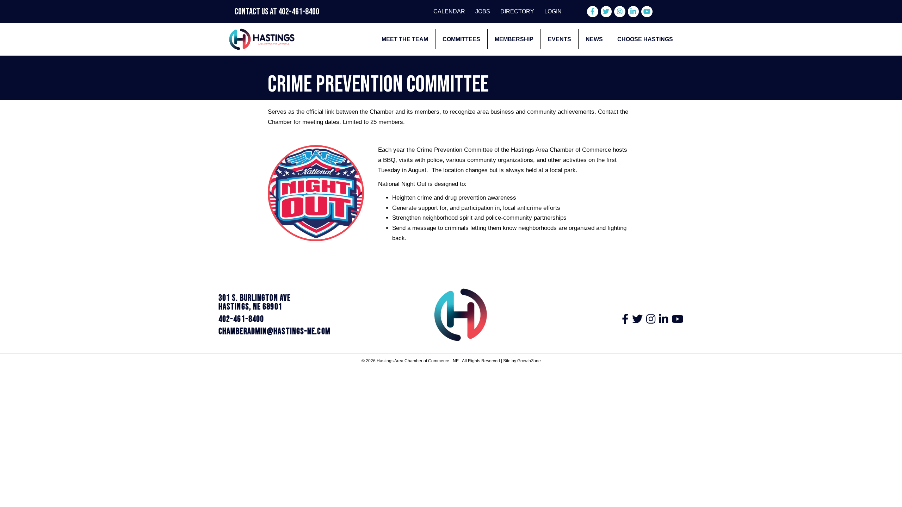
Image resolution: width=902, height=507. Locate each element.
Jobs (482, 11)
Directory (517, 11)
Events (559, 39)
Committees (461, 39)
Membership (514, 39)
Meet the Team (405, 39)
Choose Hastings (645, 39)
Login (553, 11)
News (594, 39)
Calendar (449, 11)
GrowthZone (529, 360)
